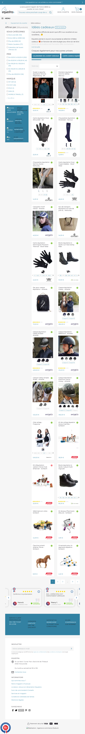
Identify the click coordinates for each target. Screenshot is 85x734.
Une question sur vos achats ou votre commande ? (43, 2)
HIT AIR (12, 82)
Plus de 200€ (14, 41)
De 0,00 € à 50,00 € (17, 57)
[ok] (71, 648)
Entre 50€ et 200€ (16, 38)
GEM (11, 91)
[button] (82, 2)
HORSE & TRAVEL (15, 94)
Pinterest (26, 711)
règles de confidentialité (39, 652)
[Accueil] (6, 23)
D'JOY (12, 85)
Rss (19, 711)
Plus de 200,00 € (16, 74)
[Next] (53, 104)
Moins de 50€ (15, 35)
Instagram (29, 711)
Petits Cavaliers (15, 44)
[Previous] (33, 104)
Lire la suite (36, 47)
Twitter (16, 711)
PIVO (11, 88)
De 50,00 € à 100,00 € (17, 60)
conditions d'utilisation (56, 652)
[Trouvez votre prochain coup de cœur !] (50, 12)
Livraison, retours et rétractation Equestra (26, 687)
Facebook (13, 711)
